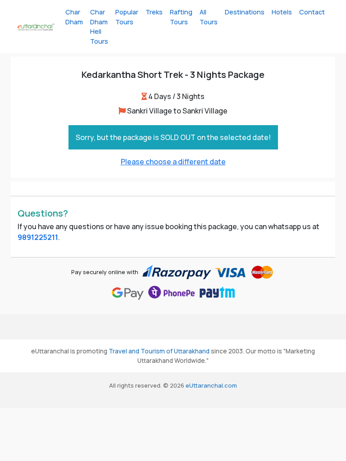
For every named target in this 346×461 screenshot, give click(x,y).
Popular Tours (126, 17)
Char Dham (74, 17)
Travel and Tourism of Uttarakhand (159, 351)
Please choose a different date (173, 162)
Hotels (282, 12)
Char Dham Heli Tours (99, 26)
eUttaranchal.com (211, 385)
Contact (312, 12)
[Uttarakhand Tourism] (36, 26)
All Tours (209, 17)
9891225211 (38, 237)
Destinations (244, 12)
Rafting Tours (181, 17)
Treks (154, 12)
